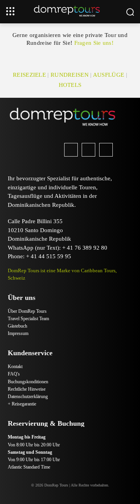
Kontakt (15, 366)
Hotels (70, 85)
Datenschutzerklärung (28, 396)
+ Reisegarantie (22, 404)
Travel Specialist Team (28, 318)
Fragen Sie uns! (94, 43)
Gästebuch (17, 326)
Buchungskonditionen (28, 381)
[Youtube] (106, 150)
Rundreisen (70, 75)
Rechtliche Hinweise (27, 389)
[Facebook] (71, 150)
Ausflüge (108, 75)
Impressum (18, 333)
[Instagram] (88, 150)
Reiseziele (29, 75)
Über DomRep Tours (27, 311)
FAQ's (14, 374)
